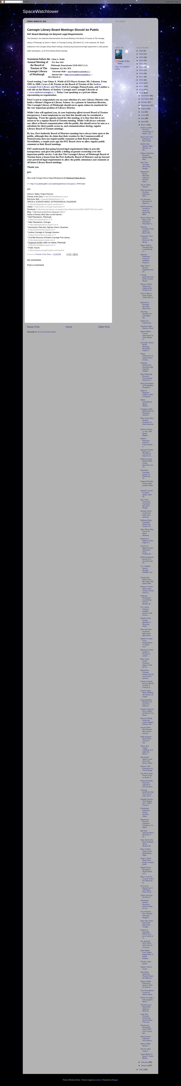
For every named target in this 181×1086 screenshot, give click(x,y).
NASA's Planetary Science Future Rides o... (146, 443)
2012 (141, 93)
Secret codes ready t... (145, 1050)
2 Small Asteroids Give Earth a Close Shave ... (147, 278)
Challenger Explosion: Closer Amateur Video (145, 812)
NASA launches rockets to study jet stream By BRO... (146, 210)
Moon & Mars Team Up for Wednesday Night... (146, 852)
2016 (141, 80)
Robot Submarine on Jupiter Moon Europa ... (146, 357)
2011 (141, 1070)
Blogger (115, 1080)
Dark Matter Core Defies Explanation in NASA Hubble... (146, 954)
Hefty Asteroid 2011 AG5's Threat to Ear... (145, 740)
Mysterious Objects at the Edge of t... (146, 541)
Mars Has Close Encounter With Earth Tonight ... (146, 924)
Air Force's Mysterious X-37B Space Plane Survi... (146, 889)
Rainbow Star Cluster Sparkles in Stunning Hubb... (145, 622)
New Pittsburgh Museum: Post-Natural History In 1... (146, 377)
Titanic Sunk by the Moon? (146, 896)
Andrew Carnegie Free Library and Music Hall (64, 85)
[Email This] (67, 254)
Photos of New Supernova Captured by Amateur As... (146, 287)
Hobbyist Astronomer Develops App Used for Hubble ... (146, 367)
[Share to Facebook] (74, 254)
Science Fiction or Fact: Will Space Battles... (146, 432)
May (143, 118)
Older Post (104, 327)
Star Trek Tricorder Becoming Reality (145, 165)
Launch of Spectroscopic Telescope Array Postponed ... (146, 550)
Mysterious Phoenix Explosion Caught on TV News (146, 824)
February (145, 1062)
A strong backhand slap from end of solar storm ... (147, 793)
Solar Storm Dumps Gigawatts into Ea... (146, 269)
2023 (141, 57)
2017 (141, 77)
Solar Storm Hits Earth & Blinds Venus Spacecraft (146, 843)
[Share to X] (72, 254)
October (144, 102)
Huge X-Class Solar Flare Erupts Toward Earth (147, 861)
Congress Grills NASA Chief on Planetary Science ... (147, 412)
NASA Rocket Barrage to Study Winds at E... (146, 871)
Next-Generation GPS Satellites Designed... (146, 385)
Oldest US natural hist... (146, 322)
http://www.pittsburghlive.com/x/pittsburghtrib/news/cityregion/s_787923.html (58, 184)
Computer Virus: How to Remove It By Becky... (146, 239)
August (144, 109)
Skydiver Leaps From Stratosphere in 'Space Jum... (146, 643)
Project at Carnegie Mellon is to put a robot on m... (146, 934)
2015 (141, 83)
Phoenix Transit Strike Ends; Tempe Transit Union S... (147, 590)
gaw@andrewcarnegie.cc (78, 71)
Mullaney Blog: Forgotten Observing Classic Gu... (146, 523)
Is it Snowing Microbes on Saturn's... (146, 201)
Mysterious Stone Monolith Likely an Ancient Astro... (144, 177)
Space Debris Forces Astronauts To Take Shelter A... (146, 335)
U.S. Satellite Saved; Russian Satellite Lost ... (146, 570)
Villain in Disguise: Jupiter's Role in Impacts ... (146, 394)
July (143, 112)
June (143, 115)
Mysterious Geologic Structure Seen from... (146, 305)
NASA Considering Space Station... (146, 403)
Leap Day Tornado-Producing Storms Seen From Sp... (146, 1018)
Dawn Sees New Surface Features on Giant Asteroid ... (146, 422)
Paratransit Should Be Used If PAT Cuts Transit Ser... (146, 1029)
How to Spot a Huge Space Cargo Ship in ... (146, 296)
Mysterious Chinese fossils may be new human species (146, 674)
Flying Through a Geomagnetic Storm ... (147, 1000)
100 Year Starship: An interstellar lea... (146, 315)
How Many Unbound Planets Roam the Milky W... (146, 975)
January (144, 1065)
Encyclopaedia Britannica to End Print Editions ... (146, 703)
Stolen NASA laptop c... (145, 1045)
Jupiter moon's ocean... (146, 968)
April (143, 122)
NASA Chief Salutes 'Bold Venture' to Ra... (146, 147)
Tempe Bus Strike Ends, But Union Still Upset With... (146, 580)
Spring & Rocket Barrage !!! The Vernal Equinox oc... (146, 453)
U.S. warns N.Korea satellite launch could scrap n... (146, 611)
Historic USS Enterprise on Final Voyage (146, 768)
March (144, 125)
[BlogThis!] (70, 254)
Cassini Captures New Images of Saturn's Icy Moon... (147, 712)
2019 (141, 70)
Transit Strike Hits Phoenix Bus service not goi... (146, 730)
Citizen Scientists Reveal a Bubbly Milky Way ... (147, 156)
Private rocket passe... (145, 963)
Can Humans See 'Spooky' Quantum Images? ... (146, 915)
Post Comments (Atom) (47, 332)
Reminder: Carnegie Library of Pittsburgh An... (145, 474)
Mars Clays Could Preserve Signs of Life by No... (146, 663)
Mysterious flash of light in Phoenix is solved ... (146, 653)
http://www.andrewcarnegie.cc (77, 75)
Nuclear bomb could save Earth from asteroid (145, 514)
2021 (141, 64)
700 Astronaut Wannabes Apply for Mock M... (145, 1008)
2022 (141, 60)
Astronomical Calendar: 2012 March (146, 1038)
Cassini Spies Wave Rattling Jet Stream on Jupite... (146, 694)
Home (69, 327)
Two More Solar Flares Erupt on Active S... (146, 775)
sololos (98, 1080)
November (145, 99)
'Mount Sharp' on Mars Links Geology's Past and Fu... (147, 221)
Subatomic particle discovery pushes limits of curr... (146, 904)
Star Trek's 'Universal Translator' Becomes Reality (145, 504)
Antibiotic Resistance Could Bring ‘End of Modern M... (146, 600)
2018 (141, 73)
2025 (141, 51)
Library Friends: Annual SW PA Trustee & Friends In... (146, 684)
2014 (141, 86)
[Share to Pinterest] (77, 254)
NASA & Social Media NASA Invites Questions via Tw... (146, 463)
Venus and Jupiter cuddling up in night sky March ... (146, 750)
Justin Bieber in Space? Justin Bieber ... (146, 1056)
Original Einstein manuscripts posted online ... (146, 484)
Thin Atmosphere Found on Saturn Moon (147, 992)
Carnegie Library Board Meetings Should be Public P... (147, 347)
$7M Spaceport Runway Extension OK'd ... (146, 193)
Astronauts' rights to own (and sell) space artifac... (147, 760)
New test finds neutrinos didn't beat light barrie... (146, 632)
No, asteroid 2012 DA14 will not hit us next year (146, 944)
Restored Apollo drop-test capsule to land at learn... (147, 784)
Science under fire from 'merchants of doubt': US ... (146, 131)
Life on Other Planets (145, 186)
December (145, 96)
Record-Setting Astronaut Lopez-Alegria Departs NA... (146, 721)
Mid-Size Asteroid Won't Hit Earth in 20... (147, 834)
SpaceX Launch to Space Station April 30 (146, 494)
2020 (141, 67)
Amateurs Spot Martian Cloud (146, 327)
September (145, 105)
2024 (141, 54)
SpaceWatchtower (41, 11)
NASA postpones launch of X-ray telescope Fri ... (147, 560)
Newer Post (33, 327)
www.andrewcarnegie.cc (41, 92)
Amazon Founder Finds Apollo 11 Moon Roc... (147, 230)
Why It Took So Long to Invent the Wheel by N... (147, 880)
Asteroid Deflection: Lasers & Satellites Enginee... (145, 258)
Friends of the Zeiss (123, 62)
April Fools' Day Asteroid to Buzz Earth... (146, 139)
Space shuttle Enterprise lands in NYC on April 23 (146, 984)
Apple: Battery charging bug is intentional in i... (146, 248)
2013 (141, 90)
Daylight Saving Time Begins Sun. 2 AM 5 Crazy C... (146, 802)
